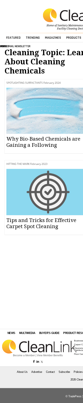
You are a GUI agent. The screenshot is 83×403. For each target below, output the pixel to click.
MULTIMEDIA (27, 333)
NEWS (11, 333)
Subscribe (64, 371)
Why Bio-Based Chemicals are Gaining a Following (43, 142)
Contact (50, 371)
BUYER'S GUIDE (49, 333)
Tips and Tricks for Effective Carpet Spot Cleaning (41, 223)
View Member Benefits (50, 355)
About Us (22, 371)
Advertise (36, 371)
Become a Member (24, 355)
